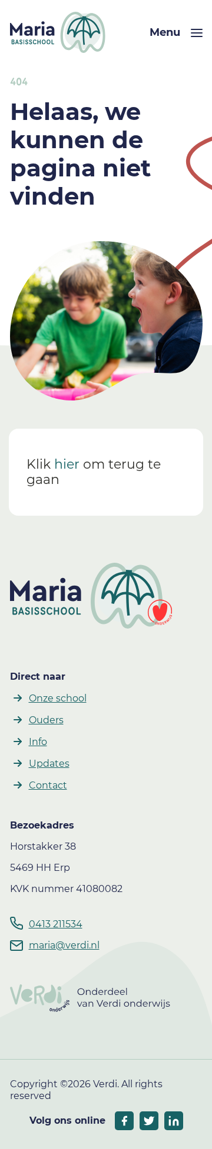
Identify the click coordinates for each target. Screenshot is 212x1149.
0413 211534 (55, 924)
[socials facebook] (124, 1121)
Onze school (58, 698)
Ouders (46, 720)
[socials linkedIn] (174, 1121)
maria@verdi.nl (64, 945)
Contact (48, 785)
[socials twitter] (149, 1121)
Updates (49, 763)
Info (38, 741)
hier (67, 464)
